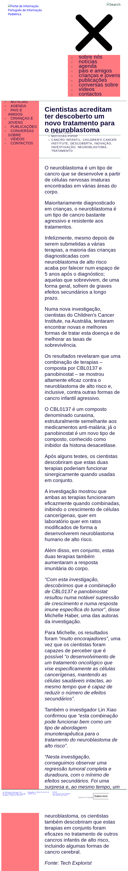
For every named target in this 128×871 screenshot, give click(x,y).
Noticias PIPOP (64, 136)
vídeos (86, 89)
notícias (88, 61)
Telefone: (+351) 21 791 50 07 (13, 795)
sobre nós (90, 57)
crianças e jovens (99, 75)
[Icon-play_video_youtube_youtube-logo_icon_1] (121, 806)
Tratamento (62, 150)
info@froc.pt (32, 794)
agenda (88, 66)
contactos (90, 94)
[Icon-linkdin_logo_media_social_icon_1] (121, 796)
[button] (94, 33)
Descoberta (81, 143)
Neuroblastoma (92, 147)
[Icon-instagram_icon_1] (112, 796)
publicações (93, 80)
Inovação (102, 143)
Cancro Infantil (66, 139)
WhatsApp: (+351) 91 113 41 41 (38, 792)
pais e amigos (95, 71)
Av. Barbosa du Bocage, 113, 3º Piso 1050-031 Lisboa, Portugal (14, 793)
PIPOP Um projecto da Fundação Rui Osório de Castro (61, 794)
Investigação (63, 147)
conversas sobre (98, 85)
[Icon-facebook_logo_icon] (112, 806)
